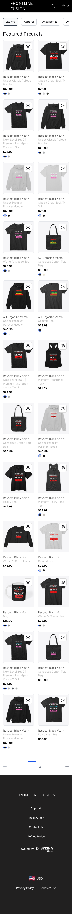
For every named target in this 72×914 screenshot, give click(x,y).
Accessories (49, 21)
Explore (10, 21)
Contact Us (36, 827)
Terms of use (48, 888)
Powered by (26, 848)
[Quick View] (28, 46)
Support (36, 808)
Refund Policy (36, 836)
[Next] (66, 764)
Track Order (36, 817)
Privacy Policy (25, 888)
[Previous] (6, 764)
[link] (18, 56)
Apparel (29, 21)
